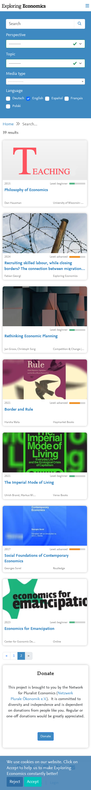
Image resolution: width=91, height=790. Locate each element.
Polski (16, 106)
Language (14, 91)
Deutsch (18, 98)
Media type (15, 74)
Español (57, 98)
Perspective (16, 35)
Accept (33, 782)
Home (8, 124)
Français (77, 98)
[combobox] (45, 81)
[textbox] (45, 82)
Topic (10, 54)
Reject (14, 782)
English (37, 98)
